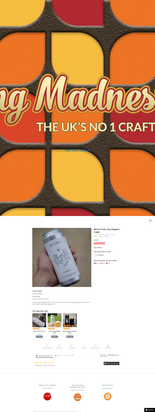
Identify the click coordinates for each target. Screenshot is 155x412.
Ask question (112, 234)
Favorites (83, 348)
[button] (100, 255)
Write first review (112, 363)
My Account (59, 348)
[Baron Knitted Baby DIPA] (54, 320)
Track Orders (71, 348)
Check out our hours (77, 390)
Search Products (47, 348)
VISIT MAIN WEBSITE (77, 150)
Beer (100, 236)
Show (149, 410)
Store (95, 236)
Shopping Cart (95, 348)
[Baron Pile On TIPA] (39, 320)
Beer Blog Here (108, 388)
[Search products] (150, 220)
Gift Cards (108, 348)
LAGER (106, 236)
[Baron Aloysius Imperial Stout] (70, 320)
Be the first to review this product (45, 365)
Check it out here (47, 388)
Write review (105, 234)
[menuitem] (119, 225)
